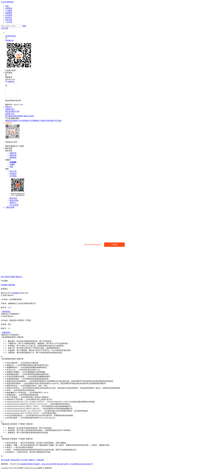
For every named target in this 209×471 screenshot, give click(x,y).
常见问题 (57, 121)
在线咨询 (10, 81)
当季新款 (8, 8)
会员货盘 (8, 15)
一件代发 (8, 22)
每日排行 (8, 17)
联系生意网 (14, 200)
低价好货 (8, 20)
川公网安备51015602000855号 (81, 464)
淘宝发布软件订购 (12, 111)
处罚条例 (8, 116)
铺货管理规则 (18, 116)
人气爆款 (8, 10)
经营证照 (40, 460)
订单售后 (43, 121)
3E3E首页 (4, 28)
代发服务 (4, 285)
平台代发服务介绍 (25, 121)
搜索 (24, 26)
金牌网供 (8, 13)
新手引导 (13, 171)
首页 (7, 6)
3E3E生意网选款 (7, 2)
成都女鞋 (13, 153)
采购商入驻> (10, 109)
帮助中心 (8, 107)
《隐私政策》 (6, 311)
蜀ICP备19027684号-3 (61, 464)
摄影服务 (11, 285)
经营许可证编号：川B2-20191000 (40, 464)
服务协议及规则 (11, 121)
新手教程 (11, 277)
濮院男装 (13, 157)
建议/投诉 (13, 198)
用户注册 (4, 277)
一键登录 (114, 244)
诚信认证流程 (29, 116)
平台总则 (24, 460)
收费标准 (35, 121)
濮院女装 (13, 155)
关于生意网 (14, 205)
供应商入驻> (10, 114)
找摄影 (12, 164)
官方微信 (13, 176)
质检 (11, 167)
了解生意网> (10, 207)
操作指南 (50, 121)
